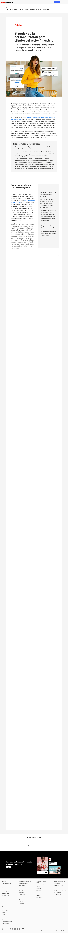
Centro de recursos (57, 883)
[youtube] (19, 929)
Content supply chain (5, 891)
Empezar (57, 2)
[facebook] (10, 929)
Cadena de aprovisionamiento (7, 921)
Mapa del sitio (41, 930)
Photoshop (38, 895)
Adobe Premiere (39, 897)
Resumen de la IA (5, 910)
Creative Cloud (21, 896)
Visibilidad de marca (5, 893)
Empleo (3, 912)
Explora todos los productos (23, 883)
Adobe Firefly (38, 888)
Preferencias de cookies (61, 928)
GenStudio (21, 901)
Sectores (27, 2)
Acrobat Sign (21, 890)
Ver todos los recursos (33, 845)
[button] (5, 929)
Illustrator (38, 893)
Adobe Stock (38, 890)
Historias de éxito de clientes (58, 885)
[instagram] (12, 929)
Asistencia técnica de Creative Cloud (59, 890)
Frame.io (20, 899)
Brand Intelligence (22, 894)
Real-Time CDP (21, 903)
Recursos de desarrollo (57, 894)
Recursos (39, 2)
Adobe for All (4, 925)
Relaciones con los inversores (7, 919)
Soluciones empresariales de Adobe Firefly (26, 888)
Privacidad (47, 928)
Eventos (3, 914)
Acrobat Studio (21, 892)
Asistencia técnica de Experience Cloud (60, 888)
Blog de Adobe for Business (58, 887)
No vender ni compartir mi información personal (52, 930)
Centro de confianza (5, 923)
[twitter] (15, 929)
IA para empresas (5, 897)
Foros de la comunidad (57, 892)
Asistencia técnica (48, 2)
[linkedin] (17, 929)
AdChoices (64, 930)
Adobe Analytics (22, 885)
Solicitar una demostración (6, 883)
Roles (33, 2)
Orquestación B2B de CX (6, 895)
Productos (16, 2)
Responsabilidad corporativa (6, 917)
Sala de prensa (4, 916)
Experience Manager (22, 897)
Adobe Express (21, 887)
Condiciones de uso (53, 928)
